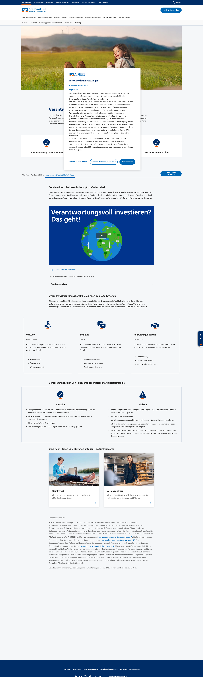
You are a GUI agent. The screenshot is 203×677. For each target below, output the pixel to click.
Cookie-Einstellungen (78, 161)
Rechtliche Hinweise (107, 669)
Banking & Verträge (62, 3)
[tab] (29, 17)
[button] (101, 284)
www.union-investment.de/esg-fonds (117, 540)
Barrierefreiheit (134, 669)
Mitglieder (49, 3)
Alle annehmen (127, 162)
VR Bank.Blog (103, 3)
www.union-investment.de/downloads (114, 537)
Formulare (123, 669)
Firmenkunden (38, 3)
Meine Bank (76, 3)
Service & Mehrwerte (89, 3)
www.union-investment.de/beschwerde (96, 546)
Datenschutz (77, 669)
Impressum (67, 669)
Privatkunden (26, 3)
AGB (116, 669)
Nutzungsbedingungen (90, 669)
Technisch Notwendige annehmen (104, 162)
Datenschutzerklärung (78, 86)
